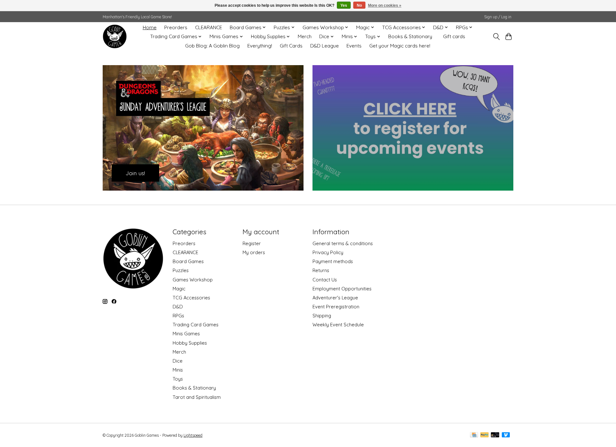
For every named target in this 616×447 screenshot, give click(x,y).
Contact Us (324, 280)
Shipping (321, 316)
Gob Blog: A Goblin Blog (212, 46)
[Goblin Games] (115, 36)
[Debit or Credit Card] (495, 435)
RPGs (178, 316)
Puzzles (181, 270)
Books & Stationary (410, 36)
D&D (178, 307)
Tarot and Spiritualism (197, 397)
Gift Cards (291, 46)
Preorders (175, 27)
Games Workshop (193, 280)
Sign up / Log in (497, 16)
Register (252, 243)
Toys (178, 379)
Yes (343, 5)
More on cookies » (384, 5)
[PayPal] (484, 435)
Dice (178, 361)
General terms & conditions (342, 243)
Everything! (259, 46)
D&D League (324, 46)
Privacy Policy (327, 252)
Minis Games (186, 334)
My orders (254, 252)
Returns (320, 270)
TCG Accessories (191, 298)
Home (150, 27)
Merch (305, 36)
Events (354, 46)
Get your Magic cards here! (399, 46)
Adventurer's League (335, 298)
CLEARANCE (208, 27)
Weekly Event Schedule (338, 325)
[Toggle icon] (496, 36)
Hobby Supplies (190, 343)
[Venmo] (506, 435)
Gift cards (454, 36)
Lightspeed (193, 435)
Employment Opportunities (342, 289)
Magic (179, 289)
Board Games (188, 261)
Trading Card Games (195, 325)
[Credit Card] (474, 435)
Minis (178, 370)
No (359, 5)
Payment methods (332, 261)
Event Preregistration (335, 307)
